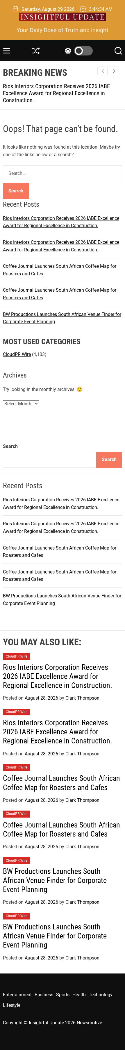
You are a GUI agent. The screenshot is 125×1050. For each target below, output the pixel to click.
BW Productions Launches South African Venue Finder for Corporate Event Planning (55, 880)
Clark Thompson (82, 698)
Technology (100, 994)
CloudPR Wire (17, 354)
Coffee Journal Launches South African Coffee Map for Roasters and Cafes (61, 783)
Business (44, 994)
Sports (62, 994)
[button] (114, 71)
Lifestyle (11, 1005)
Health (79, 994)
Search (10, 446)
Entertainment (17, 994)
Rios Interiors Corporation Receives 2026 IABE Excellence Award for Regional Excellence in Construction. (57, 676)
